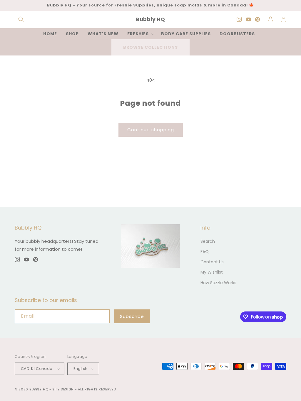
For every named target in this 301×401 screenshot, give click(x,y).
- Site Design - (63, 389)
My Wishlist (211, 272)
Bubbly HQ (38, 389)
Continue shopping (150, 130)
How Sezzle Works (218, 283)
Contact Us (212, 262)
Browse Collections (150, 47)
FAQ (204, 252)
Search (207, 241)
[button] (21, 19)
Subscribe (132, 316)
